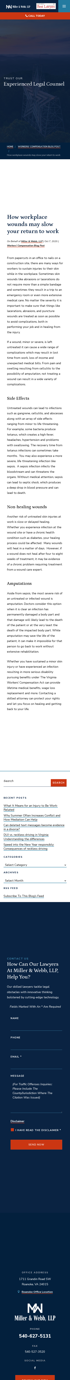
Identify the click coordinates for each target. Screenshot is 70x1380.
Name (15, 1018)
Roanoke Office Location (37, 1292)
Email (16, 1056)
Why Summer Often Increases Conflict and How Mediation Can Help (32, 817)
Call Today (36, 16)
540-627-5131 (35, 1336)
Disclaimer (17, 1121)
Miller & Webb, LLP (32, 241)
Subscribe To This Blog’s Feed (24, 896)
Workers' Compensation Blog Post (26, 245)
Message (17, 1076)
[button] (64, 6)
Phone (16, 1037)
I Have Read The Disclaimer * (38, 1130)
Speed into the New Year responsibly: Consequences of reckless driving (29, 847)
